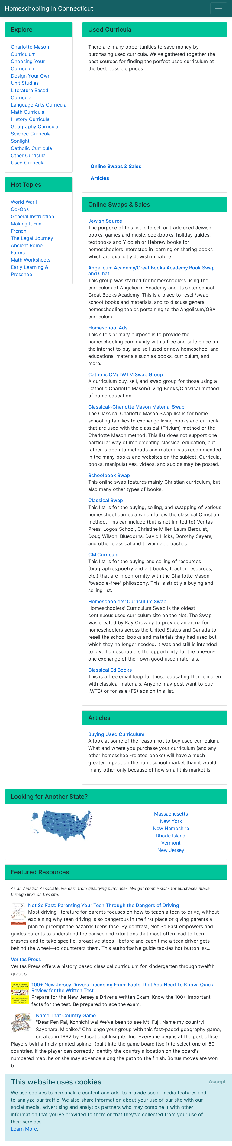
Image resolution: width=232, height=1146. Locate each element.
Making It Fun (26, 224)
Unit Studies (25, 83)
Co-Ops (20, 209)
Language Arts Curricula (38, 105)
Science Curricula (31, 134)
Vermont (171, 843)
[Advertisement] (154, 117)
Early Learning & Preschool (29, 270)
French (18, 231)
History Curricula (30, 119)
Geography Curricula (34, 126)
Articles (100, 178)
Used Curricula (28, 163)
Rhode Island (170, 835)
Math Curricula (27, 112)
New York (171, 821)
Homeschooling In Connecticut (49, 8)
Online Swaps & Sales (116, 166)
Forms (18, 253)
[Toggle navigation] (218, 8)
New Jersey (170, 850)
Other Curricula (28, 155)
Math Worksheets (30, 260)
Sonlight (20, 141)
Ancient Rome (27, 245)
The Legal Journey (32, 238)
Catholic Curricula (31, 148)
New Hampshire (171, 828)
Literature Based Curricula (29, 93)
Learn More (24, 1129)
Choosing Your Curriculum (28, 65)
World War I (24, 202)
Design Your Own (30, 76)
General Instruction (32, 216)
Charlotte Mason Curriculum (30, 50)
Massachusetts (171, 814)
